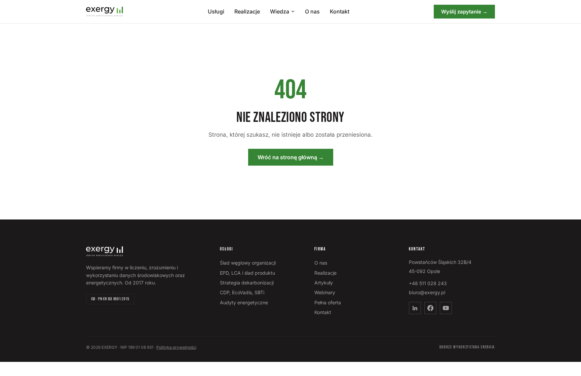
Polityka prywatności (176, 347)
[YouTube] (446, 308)
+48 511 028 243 (428, 283)
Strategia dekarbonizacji (247, 282)
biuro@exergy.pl (427, 292)
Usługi (216, 11)
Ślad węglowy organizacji (248, 263)
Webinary (324, 292)
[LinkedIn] (415, 308)
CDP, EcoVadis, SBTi (242, 292)
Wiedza (279, 11)
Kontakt (339, 11)
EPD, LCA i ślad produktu (247, 273)
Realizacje (247, 11)
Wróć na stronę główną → (291, 157)
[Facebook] (430, 308)
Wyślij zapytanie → (464, 11)
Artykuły (323, 282)
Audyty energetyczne (244, 302)
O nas (312, 11)
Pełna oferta (327, 302)
